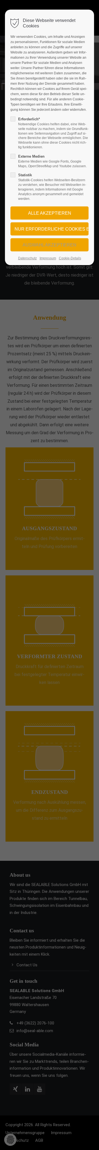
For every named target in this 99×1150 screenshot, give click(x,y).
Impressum (48, 258)
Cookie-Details (70, 258)
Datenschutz (27, 258)
